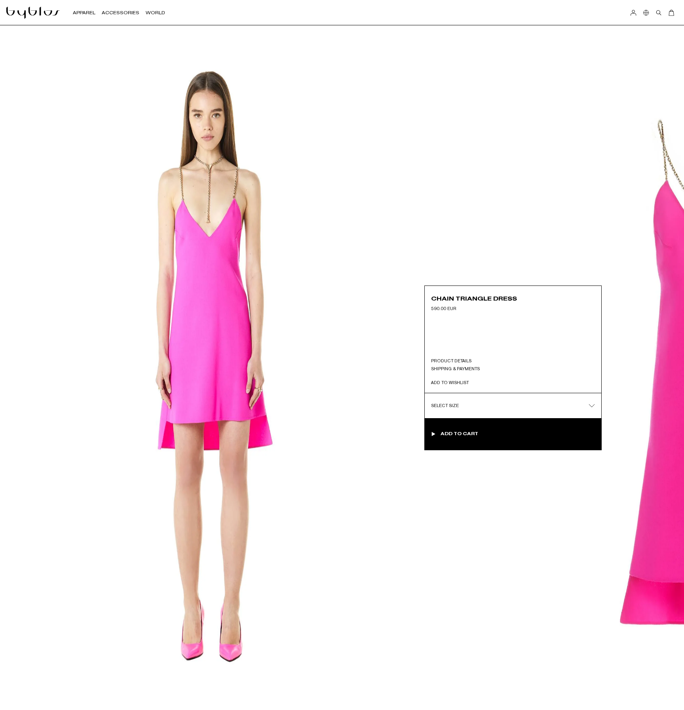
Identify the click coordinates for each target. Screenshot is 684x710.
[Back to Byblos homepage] (33, 13)
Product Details (451, 360)
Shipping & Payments (455, 368)
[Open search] (659, 13)
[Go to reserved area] (633, 12)
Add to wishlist (450, 382)
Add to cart (459, 433)
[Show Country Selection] (646, 13)
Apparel (84, 12)
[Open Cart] (671, 12)
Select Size (445, 405)
